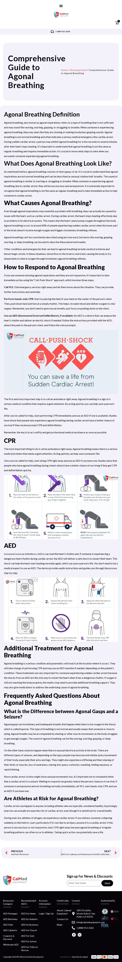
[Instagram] (80, 935)
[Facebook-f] (74, 935)
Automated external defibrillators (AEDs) (24, 554)
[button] (61, 5)
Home (64, 70)
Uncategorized (78, 70)
